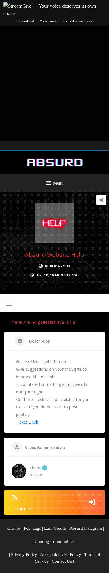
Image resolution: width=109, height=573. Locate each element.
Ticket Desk (27, 422)
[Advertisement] (54, 83)
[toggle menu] (9, 303)
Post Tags (32, 528)
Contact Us (62, 561)
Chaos (35, 467)
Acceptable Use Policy (60, 554)
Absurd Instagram (85, 528)
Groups (14, 528)
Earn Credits (55, 528)
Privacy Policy (24, 554)
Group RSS (21, 508)
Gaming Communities (54, 541)
